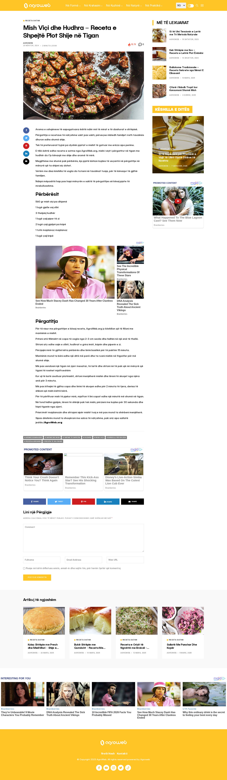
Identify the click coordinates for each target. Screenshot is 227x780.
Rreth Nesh (108, 753)
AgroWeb (28, 43)
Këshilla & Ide (167, 149)
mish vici (100, 437)
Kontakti (122, 753)
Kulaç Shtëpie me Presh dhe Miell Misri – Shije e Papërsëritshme (42, 646)
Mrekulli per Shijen (117, 437)
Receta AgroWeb (33, 441)
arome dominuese (34, 437)
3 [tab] (199, 120)
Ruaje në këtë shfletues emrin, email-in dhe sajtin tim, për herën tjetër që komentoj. (73, 568)
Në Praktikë (152, 5)
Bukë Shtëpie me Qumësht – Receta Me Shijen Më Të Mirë (88, 646)
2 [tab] (197, 120)
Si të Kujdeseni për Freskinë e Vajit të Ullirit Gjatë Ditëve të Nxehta (177, 157)
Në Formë (71, 5)
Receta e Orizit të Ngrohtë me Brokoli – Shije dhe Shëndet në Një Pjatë (136, 646)
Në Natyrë (133, 5)
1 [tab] (195, 120)
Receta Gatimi (32, 21)
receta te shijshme (53, 441)
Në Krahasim (92, 5)
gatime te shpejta (72, 437)
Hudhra (88, 437)
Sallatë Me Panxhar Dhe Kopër (182, 646)
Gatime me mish (53, 437)
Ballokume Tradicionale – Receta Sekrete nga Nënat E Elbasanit (186, 70)
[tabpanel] (178, 144)
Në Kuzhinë (113, 5)
